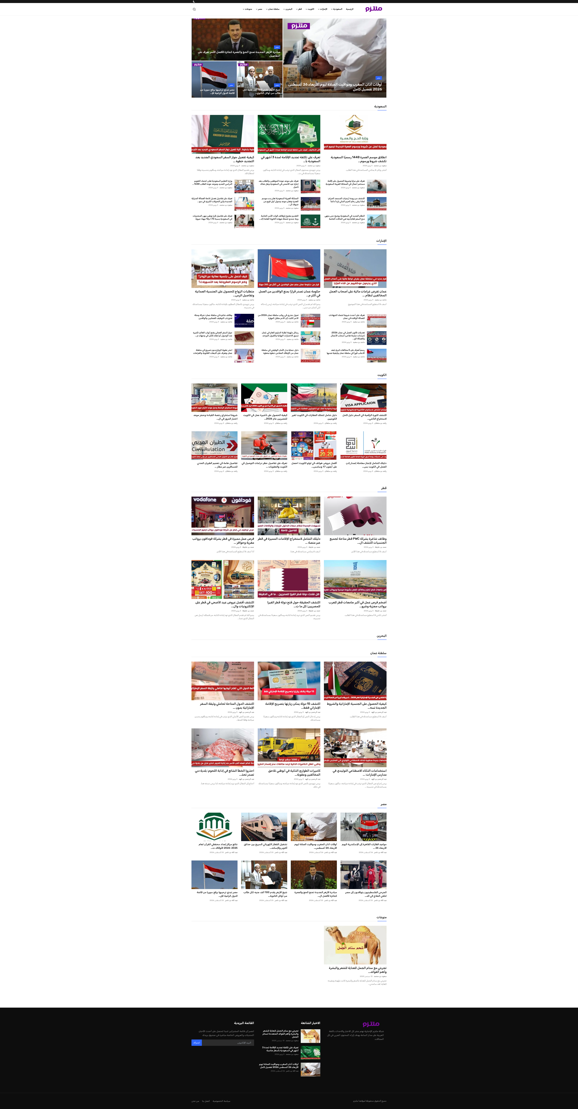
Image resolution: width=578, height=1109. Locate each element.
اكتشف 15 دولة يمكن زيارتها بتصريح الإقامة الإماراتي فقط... (292, 705)
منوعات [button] (248, 9)
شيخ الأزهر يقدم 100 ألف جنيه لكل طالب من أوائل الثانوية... (265, 894)
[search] (194, 9)
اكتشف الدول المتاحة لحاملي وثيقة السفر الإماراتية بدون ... (227, 705)
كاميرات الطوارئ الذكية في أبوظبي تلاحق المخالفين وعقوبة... (294, 772)
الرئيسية (349, 9)
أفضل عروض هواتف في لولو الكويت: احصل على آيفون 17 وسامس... (314, 465)
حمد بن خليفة (381, 547)
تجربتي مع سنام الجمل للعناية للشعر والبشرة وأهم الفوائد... (358, 970)
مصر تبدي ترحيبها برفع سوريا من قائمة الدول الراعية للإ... (217, 91)
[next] (381, 58)
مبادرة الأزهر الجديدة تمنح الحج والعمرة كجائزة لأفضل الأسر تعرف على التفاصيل (239, 53)
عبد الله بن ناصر (380, 852)
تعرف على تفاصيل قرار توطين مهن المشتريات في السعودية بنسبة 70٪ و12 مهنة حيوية (212, 217)
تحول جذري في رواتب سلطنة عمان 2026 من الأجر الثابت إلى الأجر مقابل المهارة (278, 317)
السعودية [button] (337, 9)
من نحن (195, 1101)
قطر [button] (300, 9)
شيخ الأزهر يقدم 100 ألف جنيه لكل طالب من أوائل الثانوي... (261, 91)
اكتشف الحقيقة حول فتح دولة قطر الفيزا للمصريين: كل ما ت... (293, 604)
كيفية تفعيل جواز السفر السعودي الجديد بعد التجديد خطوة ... (224, 159)
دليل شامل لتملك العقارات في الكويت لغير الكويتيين (314, 417)
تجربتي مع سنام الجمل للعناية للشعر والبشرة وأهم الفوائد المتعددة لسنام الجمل (280, 1033)
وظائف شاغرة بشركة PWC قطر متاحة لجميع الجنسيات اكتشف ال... (358, 540)
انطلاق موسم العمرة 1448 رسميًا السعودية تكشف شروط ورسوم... (359, 159)
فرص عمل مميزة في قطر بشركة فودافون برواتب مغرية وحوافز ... (223, 540)
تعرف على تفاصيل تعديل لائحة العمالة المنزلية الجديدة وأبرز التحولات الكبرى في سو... (211, 200)
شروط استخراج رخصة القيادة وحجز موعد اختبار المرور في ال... (215, 417)
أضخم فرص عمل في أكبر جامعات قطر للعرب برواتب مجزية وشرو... (358, 604)
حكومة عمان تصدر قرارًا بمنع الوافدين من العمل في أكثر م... (289, 293)
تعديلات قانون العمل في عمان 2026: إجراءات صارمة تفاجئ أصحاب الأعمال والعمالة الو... (348, 335)
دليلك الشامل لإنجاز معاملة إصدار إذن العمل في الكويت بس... (366, 465)
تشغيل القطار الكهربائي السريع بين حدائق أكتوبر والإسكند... (265, 846)
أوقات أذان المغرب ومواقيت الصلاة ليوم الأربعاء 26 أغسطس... (315, 846)
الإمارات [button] (323, 9)
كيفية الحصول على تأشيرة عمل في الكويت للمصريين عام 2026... (265, 417)
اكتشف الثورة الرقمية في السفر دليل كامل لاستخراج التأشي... (364, 417)
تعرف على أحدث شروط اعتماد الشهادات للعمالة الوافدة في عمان (347, 317)
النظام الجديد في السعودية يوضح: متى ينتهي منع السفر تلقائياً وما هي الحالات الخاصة (345, 217)
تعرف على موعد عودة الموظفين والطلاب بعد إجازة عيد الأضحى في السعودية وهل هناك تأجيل (278, 184)
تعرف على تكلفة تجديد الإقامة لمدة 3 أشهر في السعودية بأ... (290, 159)
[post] (334, 58)
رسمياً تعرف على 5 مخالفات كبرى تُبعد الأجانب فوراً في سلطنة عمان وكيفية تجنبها (346, 351)
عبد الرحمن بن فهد (379, 712)
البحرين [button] (288, 9)
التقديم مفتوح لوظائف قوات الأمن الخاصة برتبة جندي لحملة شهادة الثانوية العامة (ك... (278, 217)
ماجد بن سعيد (381, 300)
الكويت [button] (311, 9)
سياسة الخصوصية (221, 1101)
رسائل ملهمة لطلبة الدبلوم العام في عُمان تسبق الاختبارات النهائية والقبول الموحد (280, 334)
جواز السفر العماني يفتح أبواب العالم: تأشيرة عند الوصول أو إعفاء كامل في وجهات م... (212, 334)
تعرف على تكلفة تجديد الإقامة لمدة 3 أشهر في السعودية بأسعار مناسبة (280, 1049)
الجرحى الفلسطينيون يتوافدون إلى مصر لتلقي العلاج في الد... (366, 894)
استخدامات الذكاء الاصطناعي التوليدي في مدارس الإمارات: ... (360, 772)
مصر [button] (260, 9)
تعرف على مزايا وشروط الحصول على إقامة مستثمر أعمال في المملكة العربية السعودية (345, 182)
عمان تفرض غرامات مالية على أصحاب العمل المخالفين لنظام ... (358, 293)
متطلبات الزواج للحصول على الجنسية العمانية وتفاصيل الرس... (224, 293)
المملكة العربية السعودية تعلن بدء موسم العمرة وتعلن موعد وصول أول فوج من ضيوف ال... (280, 201)
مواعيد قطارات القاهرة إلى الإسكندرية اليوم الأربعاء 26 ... (364, 846)
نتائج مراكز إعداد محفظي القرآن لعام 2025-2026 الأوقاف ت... (218, 846)
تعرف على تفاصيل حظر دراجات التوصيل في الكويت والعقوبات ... (264, 465)
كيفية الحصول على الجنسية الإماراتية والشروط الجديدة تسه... (357, 705)
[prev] (288, 58)
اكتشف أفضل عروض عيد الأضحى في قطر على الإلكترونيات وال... (224, 604)
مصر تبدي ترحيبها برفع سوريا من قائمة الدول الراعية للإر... (217, 894)
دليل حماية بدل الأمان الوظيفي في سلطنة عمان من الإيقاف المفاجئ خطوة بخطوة (279, 351)
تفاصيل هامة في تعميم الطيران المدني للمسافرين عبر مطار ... (217, 465)
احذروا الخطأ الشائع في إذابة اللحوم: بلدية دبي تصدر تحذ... (224, 772)
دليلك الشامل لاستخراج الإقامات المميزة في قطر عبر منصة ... (289, 540)
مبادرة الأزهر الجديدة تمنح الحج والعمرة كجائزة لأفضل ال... (315, 894)
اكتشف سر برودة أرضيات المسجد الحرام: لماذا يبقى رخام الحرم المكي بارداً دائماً (346, 200)
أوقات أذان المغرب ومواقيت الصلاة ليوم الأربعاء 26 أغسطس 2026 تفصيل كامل (278, 1066)
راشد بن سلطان (380, 423)
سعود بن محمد (380, 166)
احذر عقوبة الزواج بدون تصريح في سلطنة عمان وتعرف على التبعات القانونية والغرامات (212, 351)
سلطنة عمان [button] (274, 9)
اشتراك (196, 1042)
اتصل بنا (206, 1101)
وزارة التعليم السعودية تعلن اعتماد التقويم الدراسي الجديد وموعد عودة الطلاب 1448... (212, 182)
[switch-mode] (193, 1)
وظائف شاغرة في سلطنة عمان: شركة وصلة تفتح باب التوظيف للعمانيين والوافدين (213, 317)
